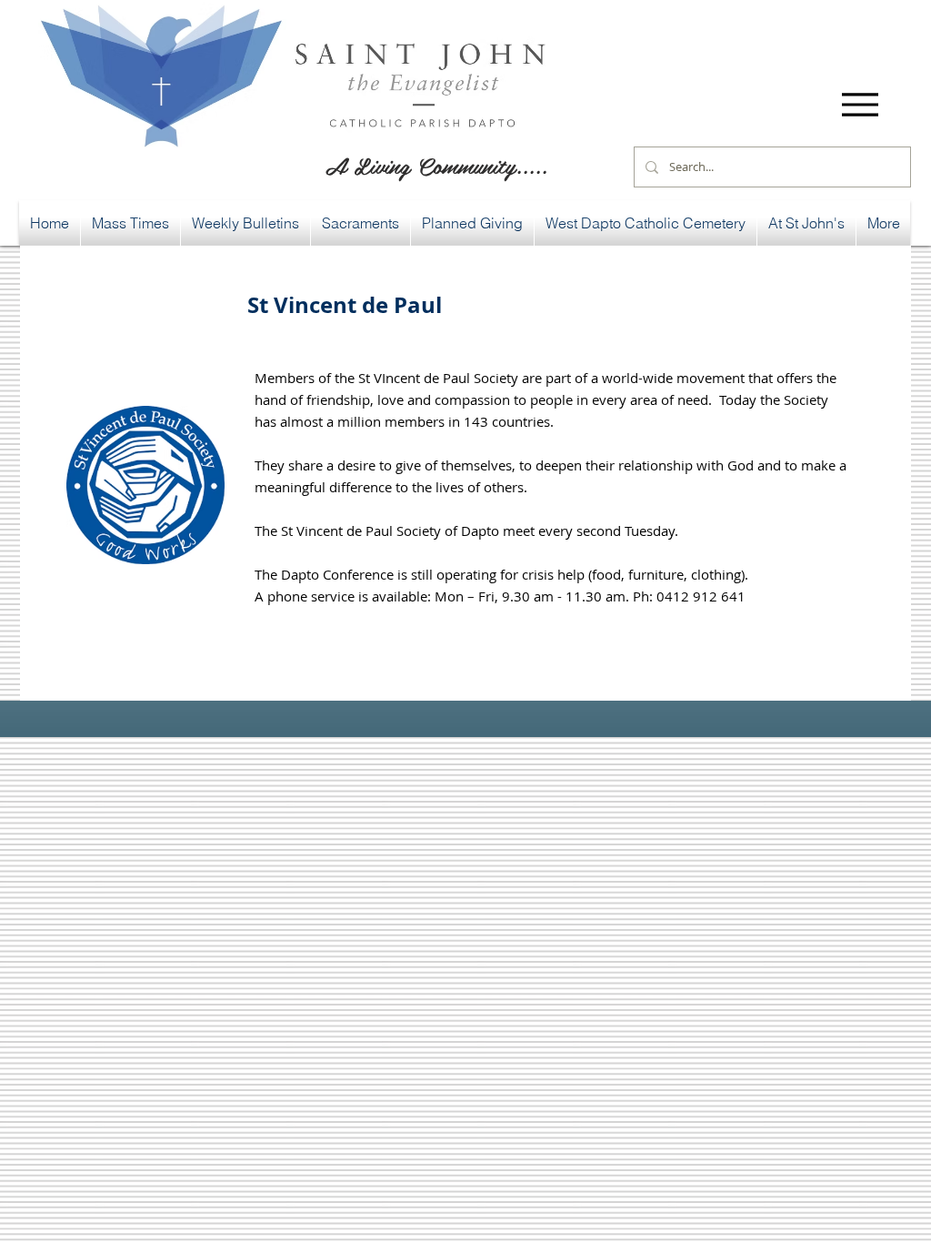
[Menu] (859, 104)
